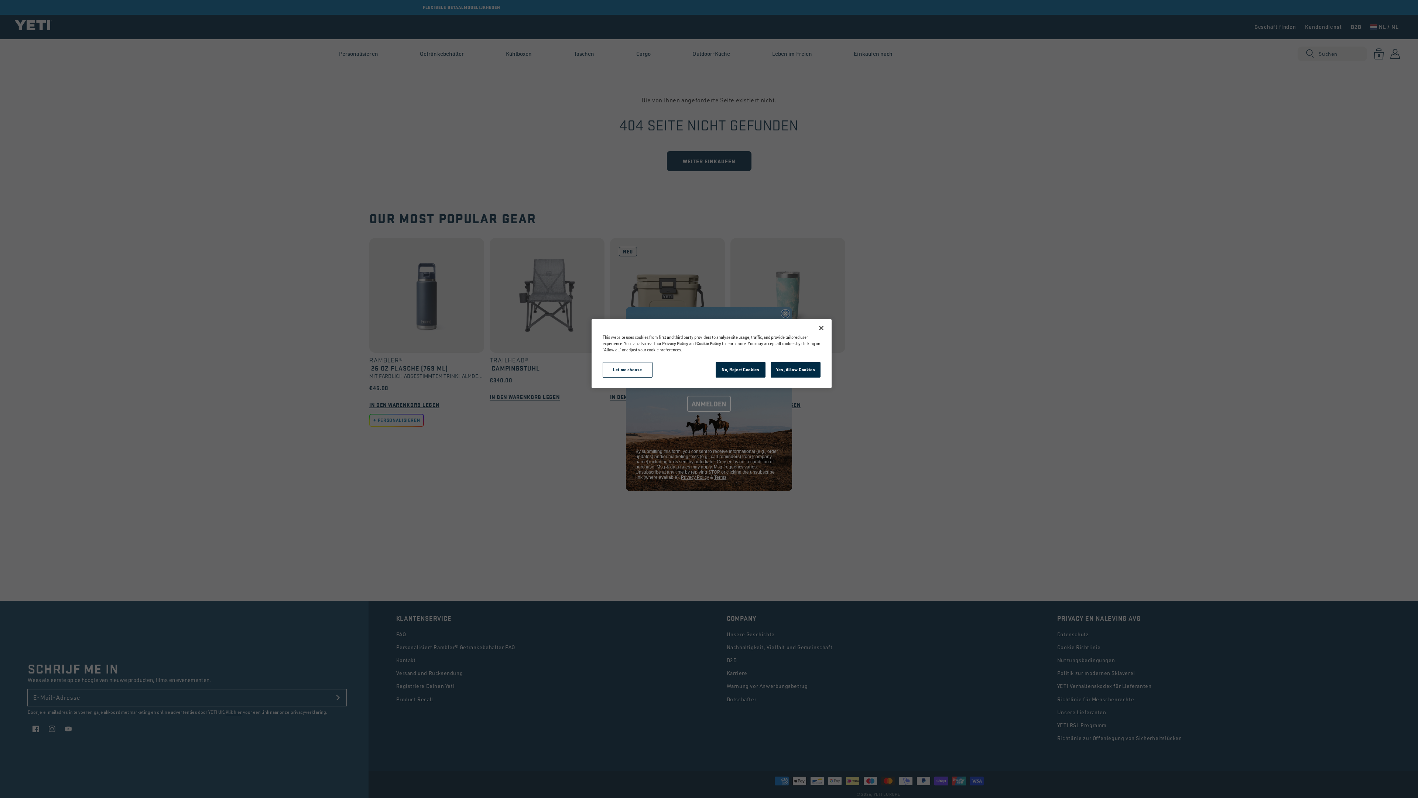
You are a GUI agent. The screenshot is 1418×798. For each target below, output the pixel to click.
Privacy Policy (675, 343)
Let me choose (627, 369)
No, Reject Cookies (740, 369)
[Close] (821, 328)
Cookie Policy (708, 343)
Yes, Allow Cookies (795, 369)
